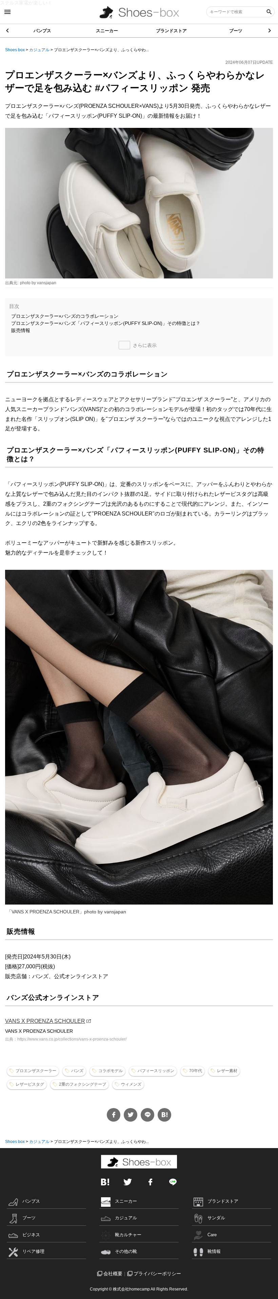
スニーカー (107, 30)
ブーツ (235, 30)
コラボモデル (110, 1070)
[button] (270, 30)
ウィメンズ (131, 1084)
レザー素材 (227, 1070)
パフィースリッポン (156, 1070)
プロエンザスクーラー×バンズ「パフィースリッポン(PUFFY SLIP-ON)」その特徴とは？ (105, 323)
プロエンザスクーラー (36, 1070)
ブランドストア (171, 30)
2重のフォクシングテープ (82, 1084)
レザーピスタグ (30, 1084)
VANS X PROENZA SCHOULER (45, 1021)
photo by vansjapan (38, 282)
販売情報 (20, 330)
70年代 (195, 1070)
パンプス (42, 30)
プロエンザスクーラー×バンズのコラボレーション (64, 316)
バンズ (77, 1070)
